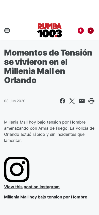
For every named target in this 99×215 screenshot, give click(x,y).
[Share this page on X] (72, 100)
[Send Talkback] (81, 31)
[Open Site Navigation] (7, 31)
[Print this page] (91, 100)
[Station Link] (49, 30)
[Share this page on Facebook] (62, 100)
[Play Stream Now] (91, 31)
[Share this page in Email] (81, 100)
